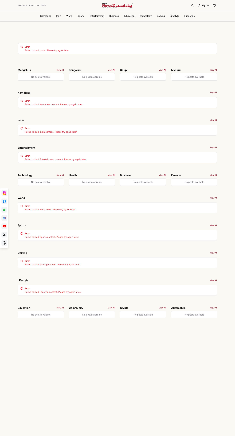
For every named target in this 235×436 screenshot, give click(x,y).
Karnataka (45, 16)
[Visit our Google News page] (4, 218)
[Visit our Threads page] (4, 243)
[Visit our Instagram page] (4, 193)
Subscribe (189, 16)
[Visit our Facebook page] (4, 201)
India (58, 16)
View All (60, 70)
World (69, 16)
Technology (146, 16)
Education (129, 16)
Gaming (161, 16)
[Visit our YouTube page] (4, 226)
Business (114, 16)
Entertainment (97, 16)
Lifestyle (174, 16)
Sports (81, 16)
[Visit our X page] (4, 234)
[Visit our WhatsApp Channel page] (4, 210)
